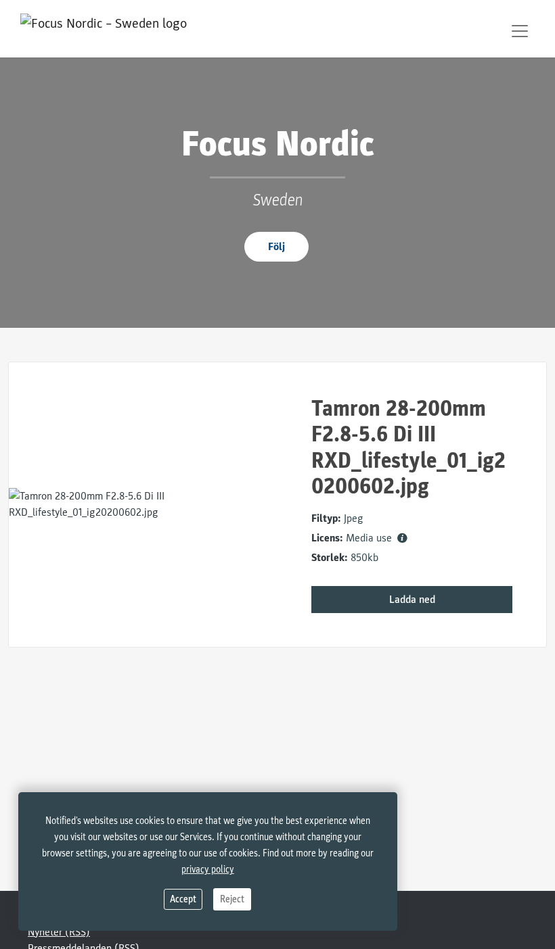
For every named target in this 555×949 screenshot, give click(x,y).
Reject (232, 899)
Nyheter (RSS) (59, 932)
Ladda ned (412, 599)
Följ (276, 246)
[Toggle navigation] (520, 31)
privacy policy (207, 869)
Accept (183, 899)
